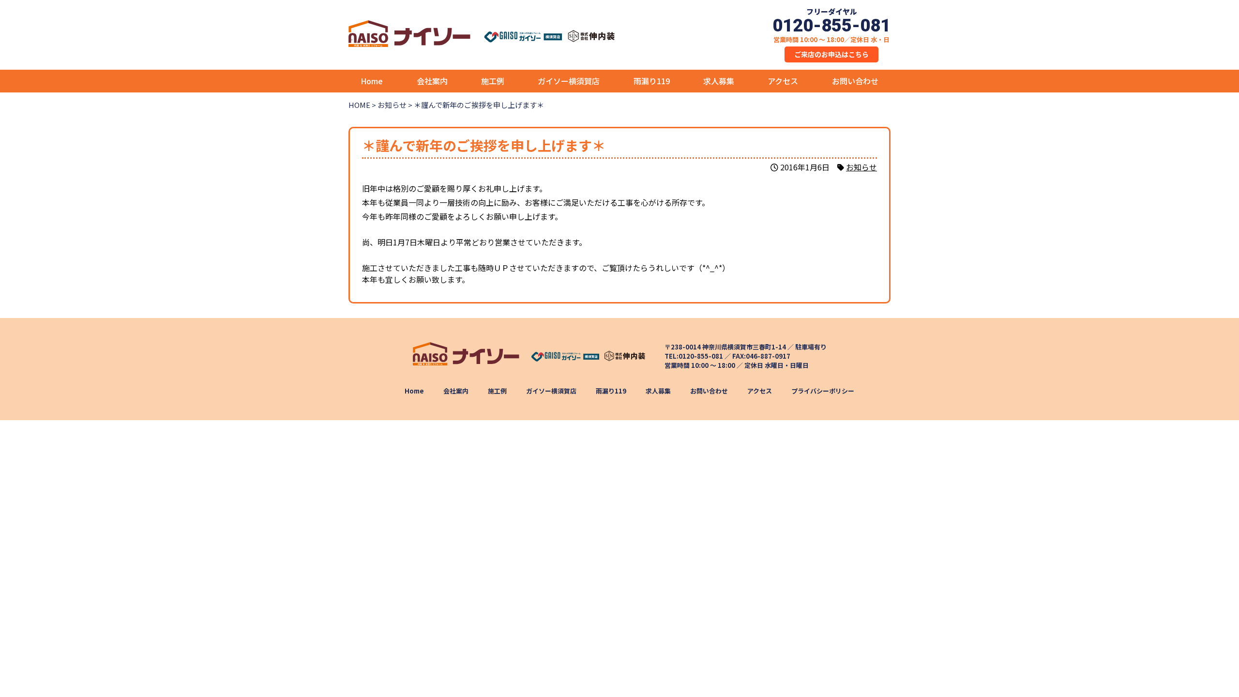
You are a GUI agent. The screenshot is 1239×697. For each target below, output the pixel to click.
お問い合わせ (855, 81)
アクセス (783, 81)
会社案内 (432, 81)
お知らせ (861, 167)
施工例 (492, 81)
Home (372, 81)
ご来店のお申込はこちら (831, 54)
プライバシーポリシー (822, 390)
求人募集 (718, 81)
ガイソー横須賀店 (569, 81)
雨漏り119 (652, 81)
